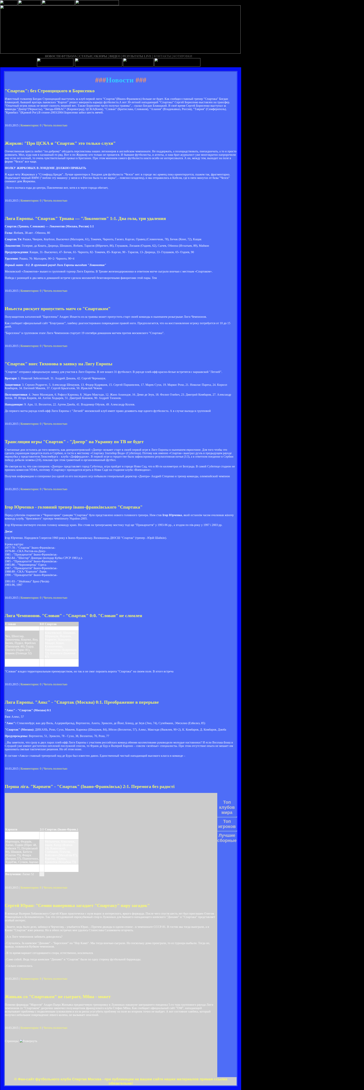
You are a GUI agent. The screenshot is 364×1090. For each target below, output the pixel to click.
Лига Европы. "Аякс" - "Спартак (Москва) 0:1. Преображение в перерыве (82, 702)
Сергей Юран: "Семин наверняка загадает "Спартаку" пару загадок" (77, 905)
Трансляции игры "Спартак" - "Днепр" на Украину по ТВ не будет (74, 441)
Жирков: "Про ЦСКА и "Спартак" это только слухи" (60, 143)
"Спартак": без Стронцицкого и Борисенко (50, 90)
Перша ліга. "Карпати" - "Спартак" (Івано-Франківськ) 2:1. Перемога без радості (90, 786)
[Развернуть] (28, 1041)
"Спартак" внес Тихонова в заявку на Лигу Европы (58, 363)
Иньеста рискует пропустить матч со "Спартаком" (58, 308)
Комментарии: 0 (30, 125)
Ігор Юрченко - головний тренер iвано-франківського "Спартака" (74, 507)
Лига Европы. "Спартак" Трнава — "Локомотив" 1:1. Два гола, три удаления (85, 218)
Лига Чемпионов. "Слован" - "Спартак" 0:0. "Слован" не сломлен (73, 615)
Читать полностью (55, 125)
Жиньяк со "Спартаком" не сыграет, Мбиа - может (58, 996)
